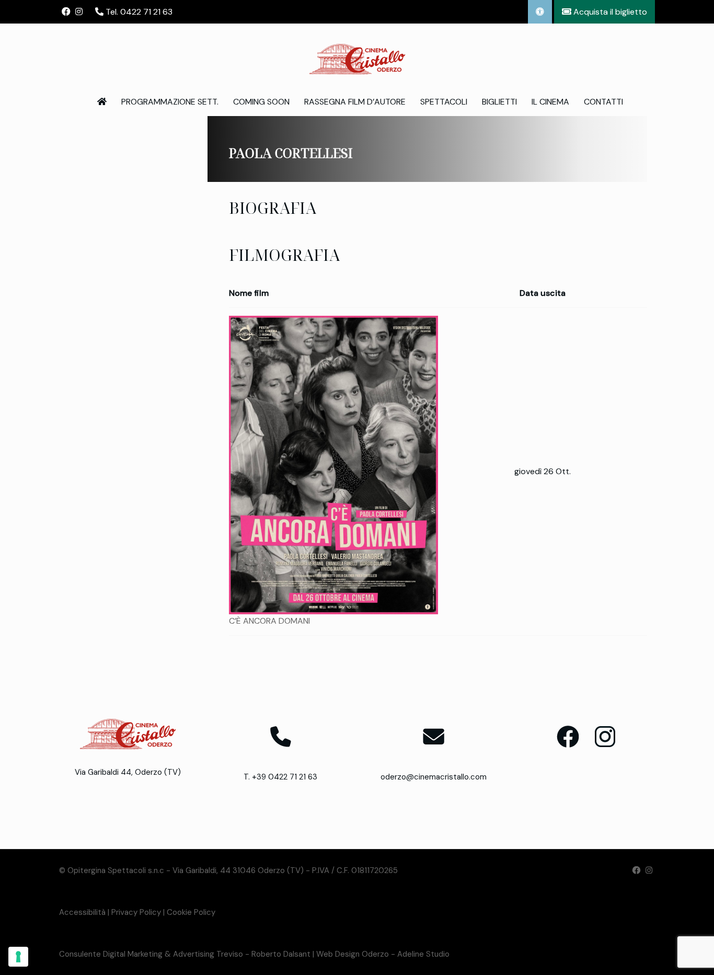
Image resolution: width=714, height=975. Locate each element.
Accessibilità (82, 912)
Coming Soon (261, 101)
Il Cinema (550, 101)
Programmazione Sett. (169, 101)
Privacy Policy (136, 912)
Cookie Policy (191, 912)
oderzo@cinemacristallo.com (434, 777)
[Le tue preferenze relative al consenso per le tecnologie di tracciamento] (18, 957)
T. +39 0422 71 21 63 (280, 777)
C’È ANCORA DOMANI (269, 620)
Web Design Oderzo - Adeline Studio (383, 954)
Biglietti (499, 101)
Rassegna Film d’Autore (355, 101)
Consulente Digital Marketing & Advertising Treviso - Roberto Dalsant (184, 954)
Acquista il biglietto (609, 11)
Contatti (603, 101)
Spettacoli (443, 101)
